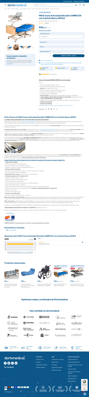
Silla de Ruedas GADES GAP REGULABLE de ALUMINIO (44, 284)
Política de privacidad (57, 367)
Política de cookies (56, 370)
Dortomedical (10, 391)
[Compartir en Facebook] (48, 109)
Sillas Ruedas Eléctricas (74, 362)
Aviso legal (54, 364)
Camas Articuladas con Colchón (25, 8)
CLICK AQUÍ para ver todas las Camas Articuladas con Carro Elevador (56, 105)
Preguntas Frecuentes (41, 364)
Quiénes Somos (40, 359)
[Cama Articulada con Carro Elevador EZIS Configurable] (77, 272)
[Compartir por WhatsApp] (54, 109)
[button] (83, 4)
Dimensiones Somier (44, 33)
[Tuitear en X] (46, 109)
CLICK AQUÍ (9, 63)
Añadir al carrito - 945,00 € (68, 55)
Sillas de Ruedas (72, 369)
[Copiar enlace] (56, 109)
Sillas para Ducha (72, 378)
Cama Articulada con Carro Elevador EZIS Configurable (77, 284)
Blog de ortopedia (40, 367)
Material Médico (72, 381)
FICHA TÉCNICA (10, 213)
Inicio (5, 8)
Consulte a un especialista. (79, 1)
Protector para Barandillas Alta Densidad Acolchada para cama (10, 285)
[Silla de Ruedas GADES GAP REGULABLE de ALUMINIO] (44, 272)
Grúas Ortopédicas (72, 376)
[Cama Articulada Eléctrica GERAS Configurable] (61, 272)
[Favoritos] (79, 4)
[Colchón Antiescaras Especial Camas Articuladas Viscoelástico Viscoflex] (28, 272)
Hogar (9, 8)
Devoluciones (55, 362)
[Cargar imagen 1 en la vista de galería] (20, 27)
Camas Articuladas (14, 8)
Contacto (10, 367)
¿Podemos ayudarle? (67, 1)
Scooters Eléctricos (73, 359)
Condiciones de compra (57, 359)
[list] (20, 28)
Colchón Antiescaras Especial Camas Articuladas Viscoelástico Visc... (28, 285)
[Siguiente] (35, 48)
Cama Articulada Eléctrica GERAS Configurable (60, 284)
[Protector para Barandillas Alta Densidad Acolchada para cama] (11, 272)
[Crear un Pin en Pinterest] (51, 109)
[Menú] (87, 380)
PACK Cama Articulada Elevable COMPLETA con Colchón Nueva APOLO (45, 8)
